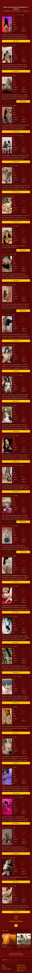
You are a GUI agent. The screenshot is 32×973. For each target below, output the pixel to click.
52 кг (23, 203)
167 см (23, 259)
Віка (5, 344)
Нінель (6, 706)
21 (22, 107)
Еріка (5, 45)
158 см (23, 621)
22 (22, 256)
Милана (6, 495)
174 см (23, 289)
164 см (23, 440)
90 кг (23, 261)
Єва (5, 314)
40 (22, 437)
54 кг (23, 321)
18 (22, 769)
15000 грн (24, 477)
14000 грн (24, 809)
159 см (23, 681)
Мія (5, 196)
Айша (6, 767)
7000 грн (24, 207)
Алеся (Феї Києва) (9, 15)
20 (22, 47)
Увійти (3, 965)
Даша (5, 885)
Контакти (26, 970)
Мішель (6, 165)
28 (22, 558)
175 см (23, 590)
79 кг (23, 22)
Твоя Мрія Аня (8, 676)
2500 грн (24, 567)
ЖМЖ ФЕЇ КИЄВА (9, 465)
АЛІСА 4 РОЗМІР (9, 375)
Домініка (6, 226)
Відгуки (24, 967)
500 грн (23, 57)
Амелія (6, 616)
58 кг (23, 52)
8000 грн (24, 177)
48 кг (23, 112)
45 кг (23, 351)
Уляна (6, 405)
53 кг (23, 892)
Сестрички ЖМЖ (9, 135)
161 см (23, 651)
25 (22, 468)
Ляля (5, 556)
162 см (23, 230)
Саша (5, 254)
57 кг (23, 472)
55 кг (23, 172)
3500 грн (24, 266)
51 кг (23, 653)
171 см (23, 349)
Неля (5, 827)
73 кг (23, 382)
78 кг (23, 864)
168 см (23, 470)
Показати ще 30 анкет (16, 921)
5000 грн (24, 26)
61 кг (23, 82)
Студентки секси (9, 797)
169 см (23, 200)
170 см (23, 49)
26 (22, 317)
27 (22, 588)
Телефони (19, 965)
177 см (23, 409)
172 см (23, 140)
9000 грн (24, 117)
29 (22, 829)
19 (22, 17)
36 (22, 860)
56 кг (23, 834)
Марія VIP (11, 959)
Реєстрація (4, 967)
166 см (23, 110)
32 (22, 168)
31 (22, 77)
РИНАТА (6, 586)
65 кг (23, 683)
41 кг (23, 532)
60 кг (23, 291)
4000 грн (24, 147)
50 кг (23, 412)
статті (24, 968)
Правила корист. (20, 970)
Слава (6, 737)
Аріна (6, 105)
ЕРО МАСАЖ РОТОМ (18, 959)
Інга (5, 857)
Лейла (29, 959)
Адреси (23, 965)
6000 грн (24, 87)
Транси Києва (20, 967)
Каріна (6, 646)
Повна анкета (16, 41)
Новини (18, 968)
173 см (23, 19)
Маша (25, 959)
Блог (22, 968)
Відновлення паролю (6, 968)
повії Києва (19, 953)
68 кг (23, 142)
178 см (23, 170)
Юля (5, 75)
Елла (5, 284)
